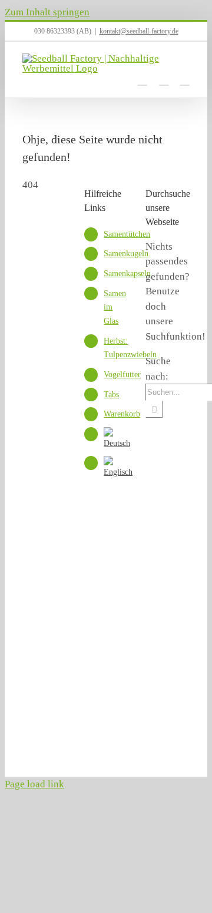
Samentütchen (127, 234)
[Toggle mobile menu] (185, 79)
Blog (102, 740)
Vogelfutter (122, 374)
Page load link (34, 784)
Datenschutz (42, 740)
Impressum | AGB (115, 725)
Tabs (111, 394)
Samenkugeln (126, 253)
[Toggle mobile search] (163, 79)
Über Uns (38, 725)
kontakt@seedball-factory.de (139, 31)
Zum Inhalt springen (47, 12)
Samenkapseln (127, 273)
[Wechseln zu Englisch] (118, 472)
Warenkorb (122, 413)
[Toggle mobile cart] (142, 79)
